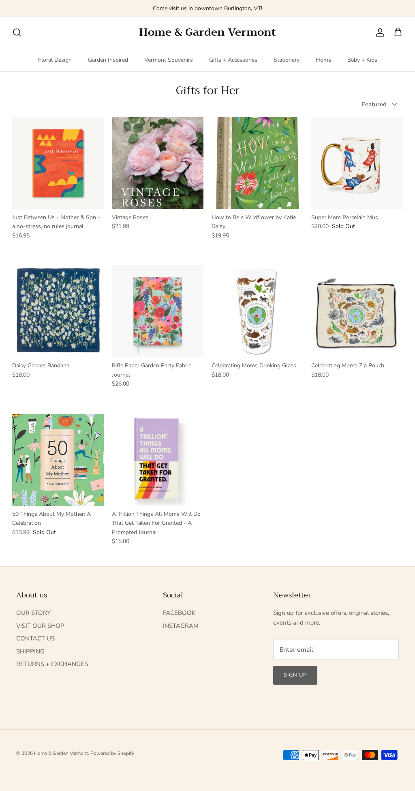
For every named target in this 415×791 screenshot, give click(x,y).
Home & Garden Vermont (61, 753)
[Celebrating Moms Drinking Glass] (257, 311)
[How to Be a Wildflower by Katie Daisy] (257, 163)
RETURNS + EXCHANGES (52, 664)
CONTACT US (35, 638)
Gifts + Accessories (233, 60)
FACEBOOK (179, 613)
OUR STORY (33, 613)
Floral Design (55, 60)
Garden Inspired (108, 60)
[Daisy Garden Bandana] (58, 311)
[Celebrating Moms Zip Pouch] (357, 311)
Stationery (286, 60)
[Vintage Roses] (157, 163)
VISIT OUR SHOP (40, 626)
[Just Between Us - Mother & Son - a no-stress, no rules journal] (58, 163)
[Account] (378, 32)
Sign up (295, 675)
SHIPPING (30, 651)
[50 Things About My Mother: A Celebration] (58, 460)
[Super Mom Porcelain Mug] (357, 163)
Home (323, 60)
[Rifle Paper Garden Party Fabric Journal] (157, 311)
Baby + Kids (362, 60)
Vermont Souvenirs (168, 60)
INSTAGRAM (181, 626)
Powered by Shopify (112, 753)
